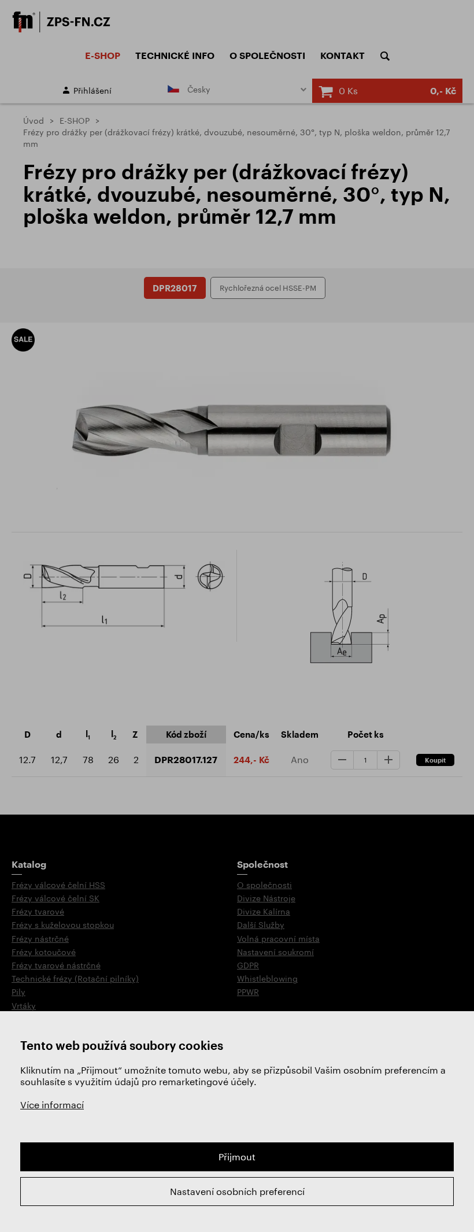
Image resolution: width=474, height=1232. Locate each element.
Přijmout (237, 1156)
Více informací (52, 1104)
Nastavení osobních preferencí (237, 1191)
